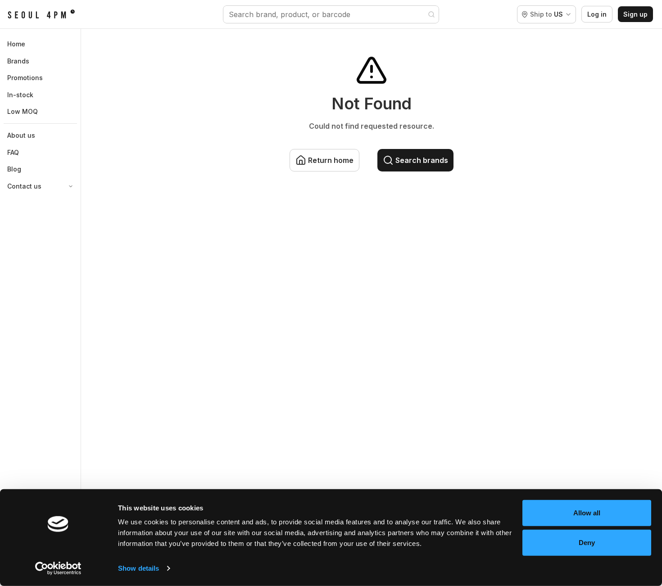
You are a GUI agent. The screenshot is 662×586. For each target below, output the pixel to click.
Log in (597, 14)
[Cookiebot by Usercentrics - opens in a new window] (58, 568)
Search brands (421, 160)
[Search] (431, 14)
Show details (138, 568)
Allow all (587, 513)
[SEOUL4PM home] (41, 14)
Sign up (635, 14)
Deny (587, 542)
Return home (331, 160)
